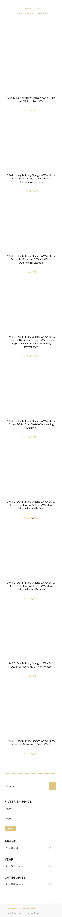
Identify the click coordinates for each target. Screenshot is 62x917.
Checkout (27, 8)
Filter (10, 828)
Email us (43, 13)
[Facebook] (27, 3)
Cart (38, 8)
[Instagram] (37, 3)
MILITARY (27, 110)
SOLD (36, 110)
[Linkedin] (32, 3)
